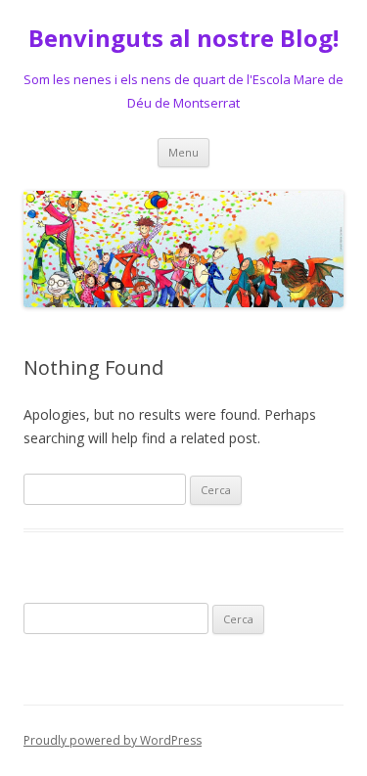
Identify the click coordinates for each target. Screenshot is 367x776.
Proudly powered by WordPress (112, 740)
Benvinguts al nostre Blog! (183, 38)
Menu (183, 152)
